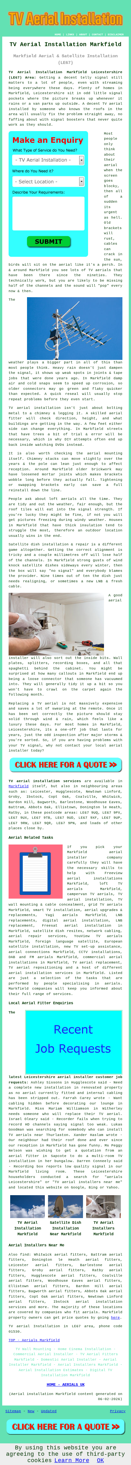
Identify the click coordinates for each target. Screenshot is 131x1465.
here (115, 1318)
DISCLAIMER (116, 34)
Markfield (19, 786)
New (31, 1411)
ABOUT (83, 34)
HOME (58, 34)
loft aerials (63, 499)
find (24, 1255)
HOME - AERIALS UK (66, 1385)
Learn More (71, 1460)
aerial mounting (104, 453)
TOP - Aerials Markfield (34, 1340)
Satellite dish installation (39, 544)
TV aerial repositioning (35, 968)
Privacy (118, 1411)
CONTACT (97, 34)
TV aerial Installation (34, 1326)
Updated (49, 1411)
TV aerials (99, 270)
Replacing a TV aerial (33, 703)
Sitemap (13, 1411)
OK (100, 1460)
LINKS (70, 34)
